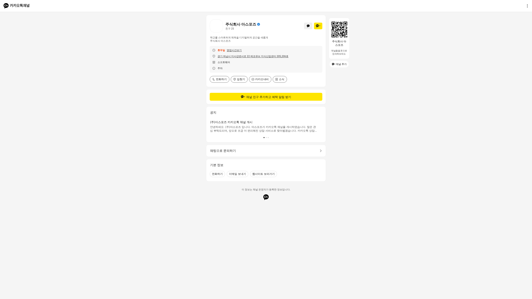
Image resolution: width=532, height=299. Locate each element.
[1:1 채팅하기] (308, 26)
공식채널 (258, 24)
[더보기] (526, 5)
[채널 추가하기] (318, 26)
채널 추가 (341, 64)
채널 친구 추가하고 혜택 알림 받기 (268, 97)
